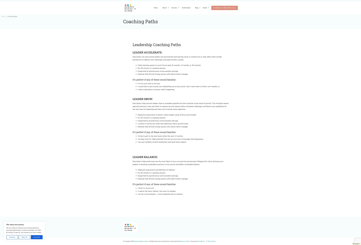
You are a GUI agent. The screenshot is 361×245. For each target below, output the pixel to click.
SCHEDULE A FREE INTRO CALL (224, 8)
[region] (24, 231)
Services (174, 8)
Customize (12, 237)
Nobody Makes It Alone (141, 241)
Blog (196, 8)
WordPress (201, 241)
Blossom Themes (185, 241)
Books (205, 8)
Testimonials (186, 8)
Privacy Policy (211, 241)
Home (156, 8)
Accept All (37, 237)
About (164, 8)
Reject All (24, 237)
